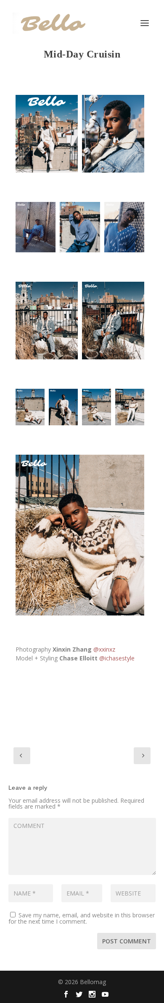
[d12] (36, 227)
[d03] (113, 134)
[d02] (80, 227)
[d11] (129, 407)
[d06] (63, 407)
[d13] (124, 227)
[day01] (47, 134)
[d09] (30, 407)
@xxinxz (104, 649)
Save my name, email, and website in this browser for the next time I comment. (81, 918)
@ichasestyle (117, 658)
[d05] (113, 321)
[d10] (96, 407)
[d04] (47, 321)
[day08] (80, 535)
